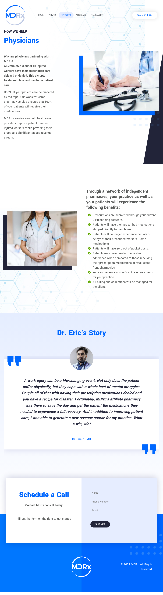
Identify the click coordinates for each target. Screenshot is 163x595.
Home (40, 15)
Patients (52, 15)
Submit (100, 524)
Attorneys (81, 15)
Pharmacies (97, 15)
